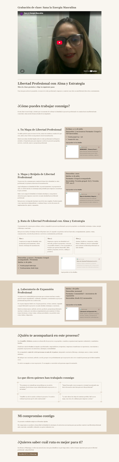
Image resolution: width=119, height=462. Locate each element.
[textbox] (59, 231)
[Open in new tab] (99, 147)
